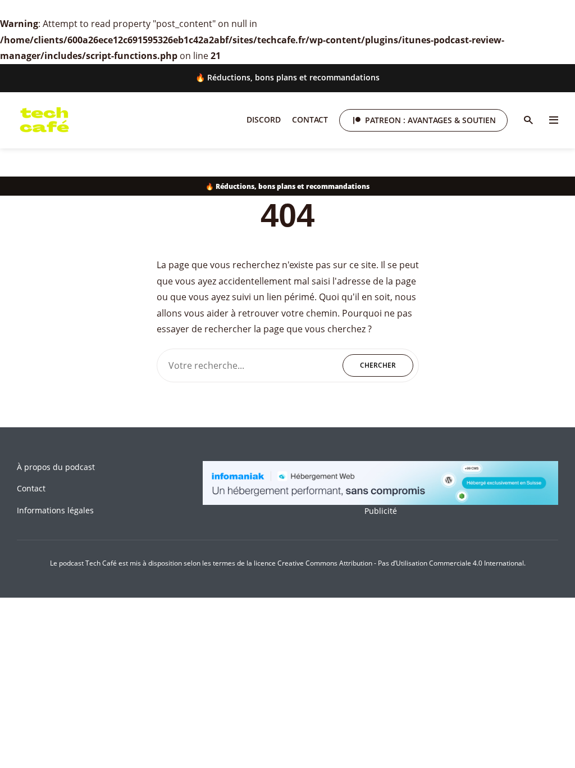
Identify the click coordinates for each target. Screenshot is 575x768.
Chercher (378, 365)
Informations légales (55, 510)
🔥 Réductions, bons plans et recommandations (287, 77)
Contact (310, 119)
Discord (264, 119)
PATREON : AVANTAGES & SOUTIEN (430, 120)
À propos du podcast (56, 467)
